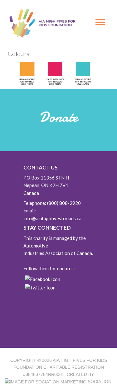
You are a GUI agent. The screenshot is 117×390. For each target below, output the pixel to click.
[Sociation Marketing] (45, 381)
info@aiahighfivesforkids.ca (52, 218)
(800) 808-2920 (64, 203)
